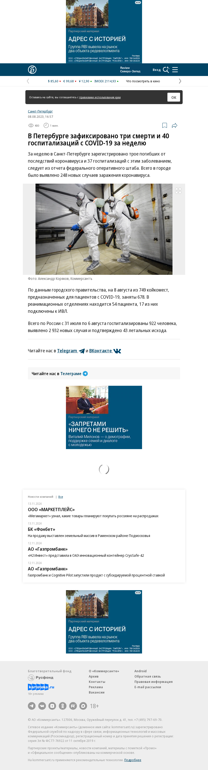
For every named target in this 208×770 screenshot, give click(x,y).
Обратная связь (147, 676)
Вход (157, 69)
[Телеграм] (32, 706)
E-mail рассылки (147, 687)
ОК (173, 97)
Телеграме (70, 373)
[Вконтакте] (42, 706)
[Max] (83, 706)
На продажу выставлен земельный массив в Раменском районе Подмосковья (89, 535)
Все (60, 496)
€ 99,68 (68, 81)
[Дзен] (52, 706)
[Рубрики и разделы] (175, 69)
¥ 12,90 (84, 81)
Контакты (97, 681)
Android (140, 671)
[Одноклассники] (62, 706)
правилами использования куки (100, 97)
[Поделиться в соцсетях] (174, 125)
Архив (93, 676)
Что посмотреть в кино (143, 81)
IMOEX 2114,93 (105, 81)
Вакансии (97, 692)
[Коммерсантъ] (32, 69)
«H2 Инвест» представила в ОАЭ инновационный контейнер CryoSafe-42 (86, 555)
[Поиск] (166, 69)
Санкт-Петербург (40, 111)
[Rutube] (73, 706)
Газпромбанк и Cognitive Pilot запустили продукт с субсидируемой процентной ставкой (96, 575)
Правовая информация (153, 681)
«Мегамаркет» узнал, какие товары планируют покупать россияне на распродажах (93, 515)
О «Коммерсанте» (104, 671)
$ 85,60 (53, 81)
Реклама (96, 687)
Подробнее (132, 760)
